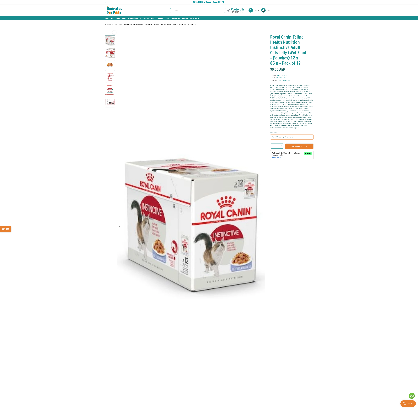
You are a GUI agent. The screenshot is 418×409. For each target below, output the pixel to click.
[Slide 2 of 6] (110, 53)
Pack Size (273, 133)
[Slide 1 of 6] (110, 41)
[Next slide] (263, 226)
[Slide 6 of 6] (110, 102)
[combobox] (195, 10)
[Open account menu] (251, 10)
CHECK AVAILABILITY (299, 146)
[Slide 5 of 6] (110, 90)
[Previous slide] (119, 226)
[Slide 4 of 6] (110, 78)
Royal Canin (118, 24)
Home (109, 24)
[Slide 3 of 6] (110, 65)
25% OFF (5, 229)
